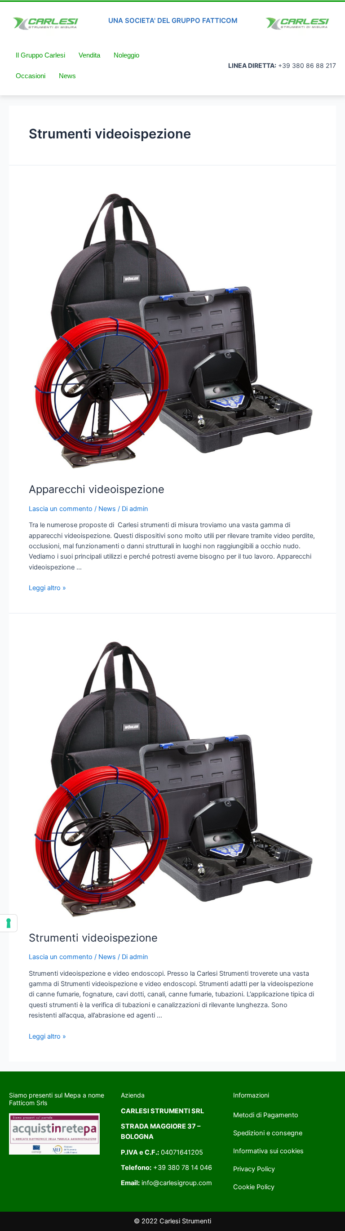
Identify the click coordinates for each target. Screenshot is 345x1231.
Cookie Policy (253, 1187)
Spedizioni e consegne (267, 1133)
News (67, 76)
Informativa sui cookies (268, 1151)
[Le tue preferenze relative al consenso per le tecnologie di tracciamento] (8, 923)
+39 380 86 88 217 (307, 65)
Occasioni (30, 76)
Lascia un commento (61, 509)
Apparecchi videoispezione (96, 489)
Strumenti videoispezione (93, 937)
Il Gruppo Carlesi (40, 55)
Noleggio (126, 55)
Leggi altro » (47, 588)
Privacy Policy (254, 1169)
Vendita (89, 55)
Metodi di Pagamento (265, 1115)
